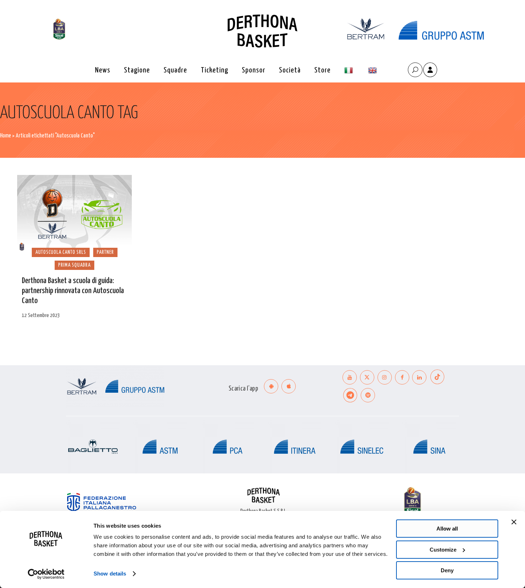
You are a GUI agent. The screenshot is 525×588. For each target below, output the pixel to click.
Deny (447, 570)
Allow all (447, 529)
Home (5, 136)
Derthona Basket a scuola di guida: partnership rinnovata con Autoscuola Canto (73, 291)
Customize (443, 550)
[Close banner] (513, 521)
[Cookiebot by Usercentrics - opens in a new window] (46, 574)
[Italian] (349, 70)
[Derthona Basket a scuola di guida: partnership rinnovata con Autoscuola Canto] (74, 214)
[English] (373, 70)
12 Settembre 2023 (41, 315)
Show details (110, 574)
